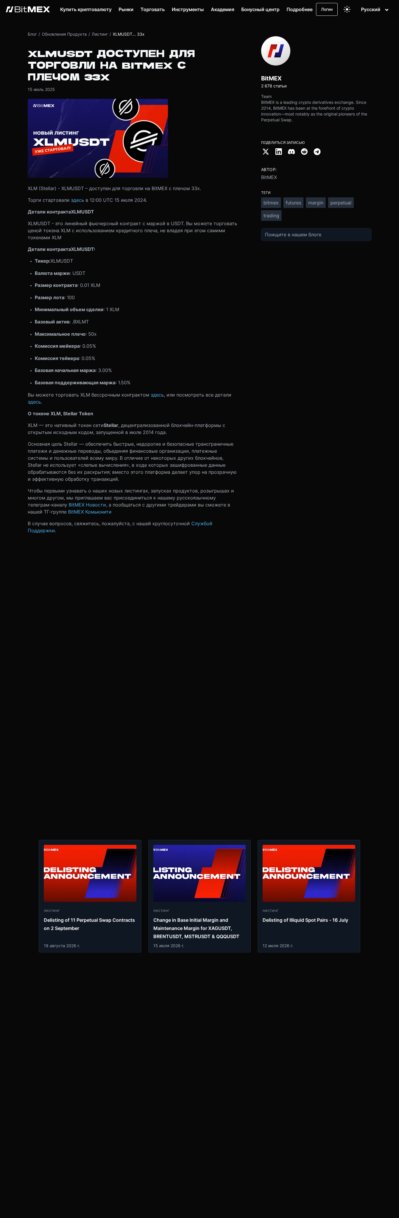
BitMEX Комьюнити (90, 512)
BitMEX (269, 177)
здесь (77, 200)
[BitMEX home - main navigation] (28, 9)
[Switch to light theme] (347, 9)
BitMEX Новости (87, 505)
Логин (327, 9)
